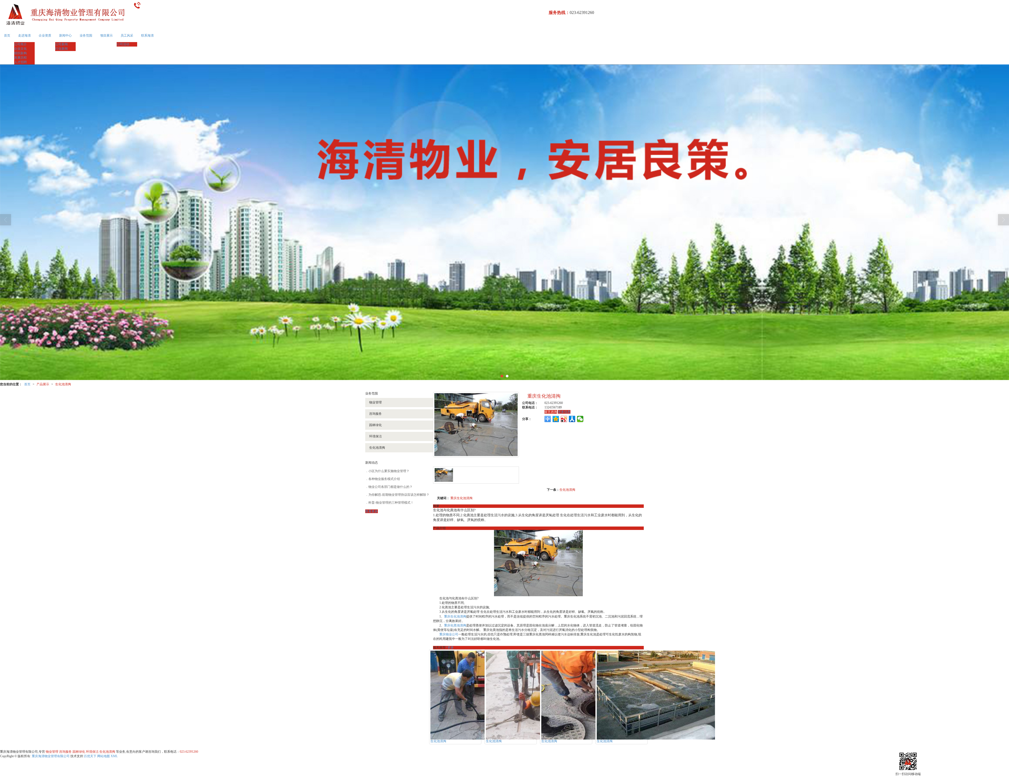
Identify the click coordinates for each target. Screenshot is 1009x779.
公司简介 (20, 44)
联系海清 (147, 35)
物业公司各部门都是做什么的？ (390, 487)
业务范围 (86, 35)
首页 (7, 35)
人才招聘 (20, 62)
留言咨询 (550, 412)
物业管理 (375, 402)
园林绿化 (375, 425)
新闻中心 (65, 35)
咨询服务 (375, 414)
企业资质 (45, 35)
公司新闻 (61, 44)
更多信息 (564, 412)
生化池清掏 (63, 384)
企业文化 (20, 48)
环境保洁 (375, 436)
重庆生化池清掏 (461, 498)
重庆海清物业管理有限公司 (51, 756)
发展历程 (20, 57)
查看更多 (371, 511)
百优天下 (90, 756)
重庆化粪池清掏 (455, 625)
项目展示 (106, 35)
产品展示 (43, 384)
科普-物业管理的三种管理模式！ (391, 502)
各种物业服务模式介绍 (384, 479)
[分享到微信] (580, 419)
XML (114, 756)
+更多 (450, 647)
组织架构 (20, 53)
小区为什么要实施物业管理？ (388, 471)
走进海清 (24, 35)
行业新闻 (61, 48)
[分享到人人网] (572, 419)
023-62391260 (189, 751)
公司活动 (123, 44)
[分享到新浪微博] (564, 419)
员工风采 (127, 35)
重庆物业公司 (448, 634)
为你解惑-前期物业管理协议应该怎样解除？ (398, 495)
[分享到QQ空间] (556, 419)
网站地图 (103, 756)
